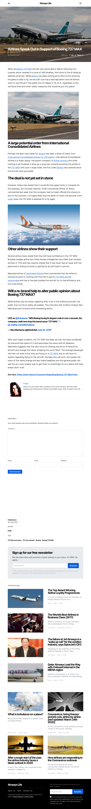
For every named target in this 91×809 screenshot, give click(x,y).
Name (10, 460)
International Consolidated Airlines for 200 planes (31, 157)
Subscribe (73, 566)
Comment (12, 429)
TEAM (19, 791)
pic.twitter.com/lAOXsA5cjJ (21, 325)
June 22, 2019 (44, 330)
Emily (10, 531)
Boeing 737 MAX (48, 540)
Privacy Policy (29, 796)
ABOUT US (11, 791)
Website (64, 460)
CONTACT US (27, 791)
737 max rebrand (29, 540)
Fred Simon (12, 773)
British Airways (61, 160)
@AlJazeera (21, 318)
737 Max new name (14, 540)
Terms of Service (18, 796)
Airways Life (45, 3)
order (10, 199)
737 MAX (15, 167)
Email (36, 460)
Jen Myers (51, 628)
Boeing (38, 540)
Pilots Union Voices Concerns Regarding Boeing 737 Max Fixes (47, 374)
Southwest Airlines (35, 273)
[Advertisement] (45, 492)
